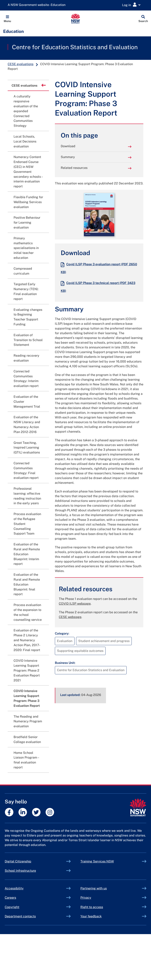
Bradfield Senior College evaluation (27, 739)
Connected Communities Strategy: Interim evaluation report (26, 378)
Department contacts (20, 916)
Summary (68, 157)
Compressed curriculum (23, 271)
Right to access (91, 907)
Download (68, 146)
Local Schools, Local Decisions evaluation (25, 141)
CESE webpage (70, 617)
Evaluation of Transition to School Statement (28, 340)
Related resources (74, 168)
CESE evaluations (20, 64)
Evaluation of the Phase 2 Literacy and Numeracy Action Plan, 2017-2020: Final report (27, 640)
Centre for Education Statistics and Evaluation (75, 47)
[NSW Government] (138, 807)
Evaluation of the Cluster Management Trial (27, 401)
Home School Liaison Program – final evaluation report (26, 760)
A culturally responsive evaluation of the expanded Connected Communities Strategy (26, 111)
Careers (10, 897)
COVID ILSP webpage (75, 603)
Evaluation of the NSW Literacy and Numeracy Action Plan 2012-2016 (27, 424)
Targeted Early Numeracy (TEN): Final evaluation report (26, 291)
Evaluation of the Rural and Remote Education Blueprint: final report (27, 584)
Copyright (12, 907)
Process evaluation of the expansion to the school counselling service (28, 612)
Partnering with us (93, 888)
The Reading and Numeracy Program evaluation (28, 721)
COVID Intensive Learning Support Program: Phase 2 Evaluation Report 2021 (27, 670)
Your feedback (91, 916)
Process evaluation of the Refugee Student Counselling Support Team (27, 523)
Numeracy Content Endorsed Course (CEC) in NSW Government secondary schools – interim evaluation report (28, 171)
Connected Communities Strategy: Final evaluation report (26, 470)
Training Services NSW (106, 861)
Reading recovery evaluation (26, 358)
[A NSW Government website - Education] (37, 5)
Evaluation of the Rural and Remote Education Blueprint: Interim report (27, 554)
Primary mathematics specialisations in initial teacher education (26, 248)
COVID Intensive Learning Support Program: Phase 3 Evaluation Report (27, 698)
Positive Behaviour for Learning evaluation (27, 222)
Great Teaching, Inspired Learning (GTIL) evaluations (27, 447)
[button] (7, 18)
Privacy (85, 897)
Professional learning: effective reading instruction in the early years (27, 496)
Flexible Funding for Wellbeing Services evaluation (28, 202)
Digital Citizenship (27, 861)
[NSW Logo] (75, 18)
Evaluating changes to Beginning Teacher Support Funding (28, 317)
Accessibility (14, 888)
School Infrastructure (29, 871)
